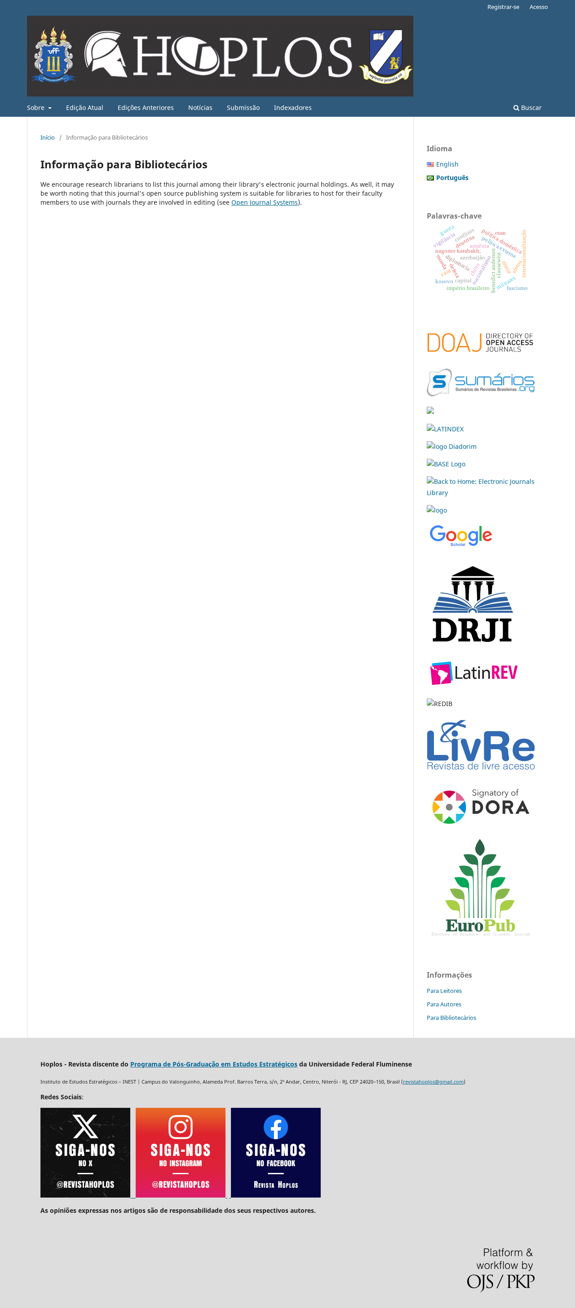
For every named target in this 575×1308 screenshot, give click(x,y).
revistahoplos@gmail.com (433, 1081)
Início (47, 137)
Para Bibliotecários (451, 1018)
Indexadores (293, 107)
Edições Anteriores (146, 107)
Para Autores (444, 1004)
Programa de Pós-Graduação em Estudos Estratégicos (213, 1064)
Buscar (530, 107)
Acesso (539, 7)
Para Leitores (444, 991)
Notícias (200, 107)
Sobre (36, 107)
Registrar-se (503, 7)
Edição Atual (84, 107)
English (447, 164)
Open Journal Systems (264, 202)
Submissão (243, 107)
